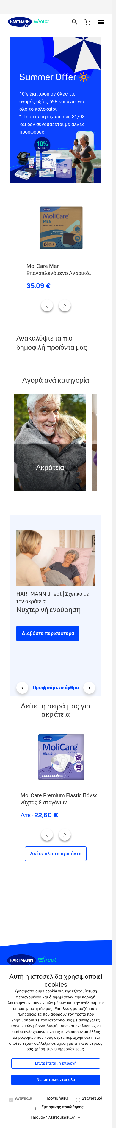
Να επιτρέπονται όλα (56, 1080)
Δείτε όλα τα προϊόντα (55, 854)
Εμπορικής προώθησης (62, 1107)
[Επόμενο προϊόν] (65, 305)
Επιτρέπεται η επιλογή (55, 1063)
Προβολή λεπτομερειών (53, 1117)
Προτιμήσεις (57, 1098)
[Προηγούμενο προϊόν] (47, 305)
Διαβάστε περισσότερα (48, 633)
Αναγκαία (23, 1098)
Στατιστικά (92, 1098)
